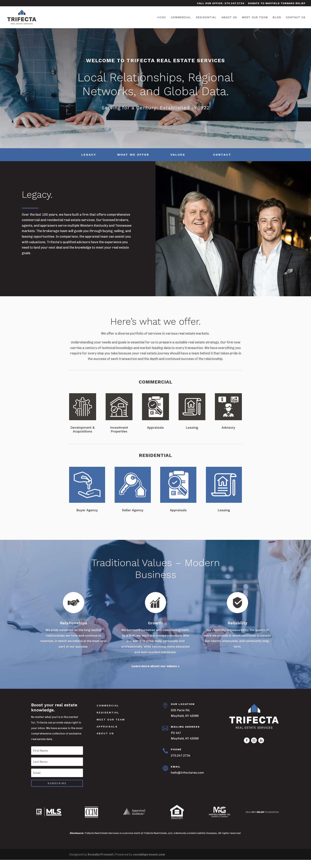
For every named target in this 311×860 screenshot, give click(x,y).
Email (176, 766)
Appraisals (155, 427)
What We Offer (133, 154)
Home (161, 17)
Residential (206, 17)
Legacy (88, 154)
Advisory (228, 427)
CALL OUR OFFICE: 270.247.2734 (220, 3)
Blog (277, 17)
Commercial (181, 17)
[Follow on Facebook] (247, 740)
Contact (222, 154)
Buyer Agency (87, 510)
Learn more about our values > (155, 666)
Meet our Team (255, 17)
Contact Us (296, 17)
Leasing (192, 427)
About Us (229, 17)
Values (177, 154)
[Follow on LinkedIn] (261, 740)
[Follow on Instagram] (254, 740)
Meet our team (111, 719)
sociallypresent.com (149, 854)
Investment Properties (119, 429)
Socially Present (100, 854)
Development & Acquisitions (82, 429)
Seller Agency (132, 510)
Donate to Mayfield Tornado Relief (277, 3)
